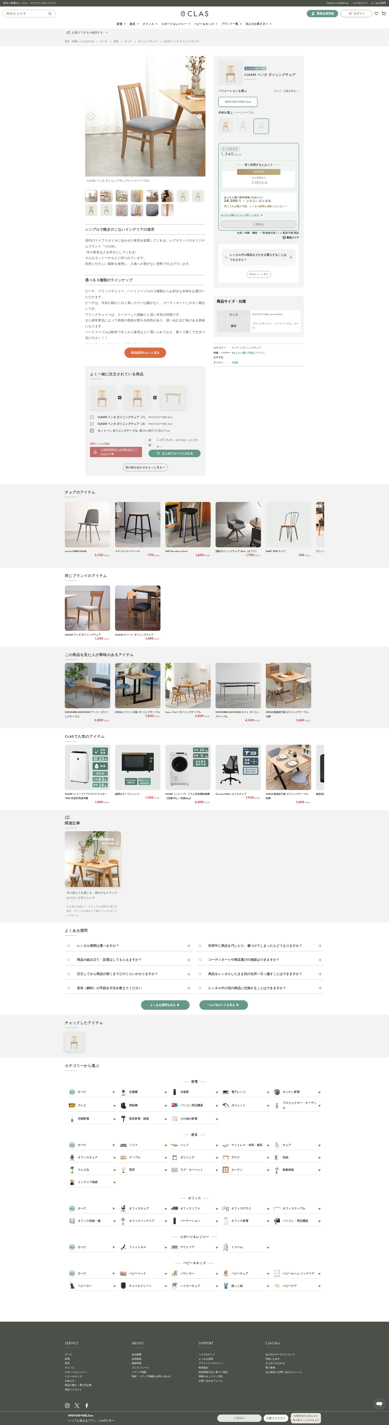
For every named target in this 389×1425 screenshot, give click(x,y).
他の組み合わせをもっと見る (143, 467)
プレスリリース (140, 1367)
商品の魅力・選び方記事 (78, 1385)
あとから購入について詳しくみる (240, 215)
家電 (67, 1359)
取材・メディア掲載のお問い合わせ (151, 1376)
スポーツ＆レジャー (76, 1372)
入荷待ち (258, 224)
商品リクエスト (73, 1389)
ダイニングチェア (147, 41)
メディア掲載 (139, 1372)
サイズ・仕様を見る (285, 90)
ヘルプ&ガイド (360, 3)
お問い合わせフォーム (211, 1380)
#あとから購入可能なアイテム (248, 352)
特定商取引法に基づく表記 (213, 1372)
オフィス (70, 1367)
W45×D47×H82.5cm (238, 101)
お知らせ (70, 1380)
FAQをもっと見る (258, 274)
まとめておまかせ (275, 1363)
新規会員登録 (325, 13)
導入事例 (270, 1367)
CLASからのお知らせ (337, 3)
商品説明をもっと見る (145, 352)
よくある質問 (378, 3)
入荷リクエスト (276, 1418)
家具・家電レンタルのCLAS (79, 41)
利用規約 (203, 1367)
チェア (128, 41)
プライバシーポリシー (211, 1363)
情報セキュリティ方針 (211, 1376)
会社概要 (136, 1354)
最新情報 (136, 1363)
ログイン (359, 13)
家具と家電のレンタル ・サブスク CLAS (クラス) (29, 3)
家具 (116, 41)
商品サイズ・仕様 (231, 301)
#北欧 (235, 362)
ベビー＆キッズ (73, 1376)
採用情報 (136, 1359)
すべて (104, 41)
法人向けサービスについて (280, 1354)
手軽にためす (272, 1359)
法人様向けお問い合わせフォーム (283, 1372)
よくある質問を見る (163, 1005)
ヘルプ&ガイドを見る (221, 1005)
